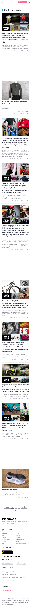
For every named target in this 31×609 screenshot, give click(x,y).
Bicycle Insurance (21, 543)
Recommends (20, 539)
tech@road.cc (14, 574)
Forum (18, 533)
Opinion (18, 535)
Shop (17, 541)
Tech (3, 543)
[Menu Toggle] (2, 2)
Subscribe (23, 2)
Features (4, 541)
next (15, 510)
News (3, 535)
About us (4, 533)
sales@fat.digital (20, 577)
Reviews (4, 537)
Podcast (18, 537)
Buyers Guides (6, 539)
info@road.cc (16, 572)
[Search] (29, 2)
